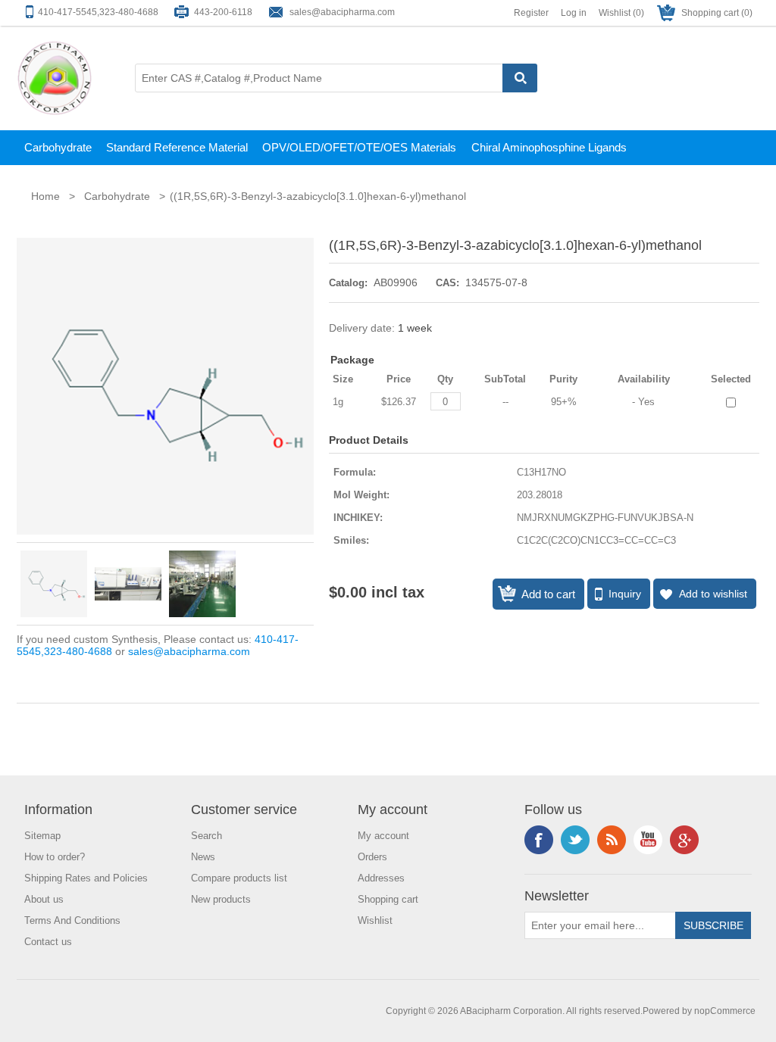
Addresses (381, 878)
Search (206, 835)
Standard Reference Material (177, 147)
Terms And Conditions (72, 920)
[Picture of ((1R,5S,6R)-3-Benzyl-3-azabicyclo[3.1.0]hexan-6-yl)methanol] (53, 584)
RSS (611, 839)
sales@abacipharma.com (342, 12)
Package (352, 360)
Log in (574, 13)
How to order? (54, 857)
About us (44, 899)
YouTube (648, 839)
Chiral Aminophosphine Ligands (549, 147)
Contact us (48, 941)
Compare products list (239, 878)
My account (383, 835)
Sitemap (42, 835)
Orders (372, 857)
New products (221, 899)
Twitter (575, 839)
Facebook (538, 839)
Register (531, 13)
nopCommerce (725, 1011)
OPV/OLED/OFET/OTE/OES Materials (359, 147)
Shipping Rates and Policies (86, 878)
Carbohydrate (58, 147)
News (203, 857)
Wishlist (375, 920)
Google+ (684, 839)
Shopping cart (388, 899)
